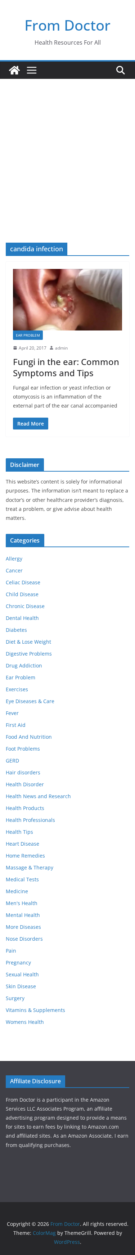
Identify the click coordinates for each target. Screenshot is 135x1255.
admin (61, 348)
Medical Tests (22, 879)
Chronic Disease (25, 606)
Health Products (25, 808)
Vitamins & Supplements (35, 1010)
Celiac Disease (23, 582)
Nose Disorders (24, 938)
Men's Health (21, 903)
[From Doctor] (14, 70)
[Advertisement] (67, 149)
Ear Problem (28, 335)
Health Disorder (25, 784)
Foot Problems (23, 748)
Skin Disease (21, 986)
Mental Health (23, 915)
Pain (11, 950)
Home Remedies (25, 855)
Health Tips (19, 831)
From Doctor (67, 25)
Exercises (17, 689)
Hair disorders (23, 772)
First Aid (16, 724)
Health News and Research (38, 796)
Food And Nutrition (29, 736)
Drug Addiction (24, 665)
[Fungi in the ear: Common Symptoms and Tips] (67, 299)
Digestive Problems (29, 653)
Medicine (17, 891)
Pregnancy (18, 962)
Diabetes (16, 629)
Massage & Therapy (29, 867)
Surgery (15, 998)
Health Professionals (30, 820)
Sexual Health (22, 974)
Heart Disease (22, 843)
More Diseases (23, 926)
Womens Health (25, 1021)
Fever (12, 713)
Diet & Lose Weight (28, 641)
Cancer (14, 570)
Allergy (14, 558)
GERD (12, 760)
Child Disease (22, 594)
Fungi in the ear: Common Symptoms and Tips (66, 367)
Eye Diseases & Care (30, 701)
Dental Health (22, 618)
